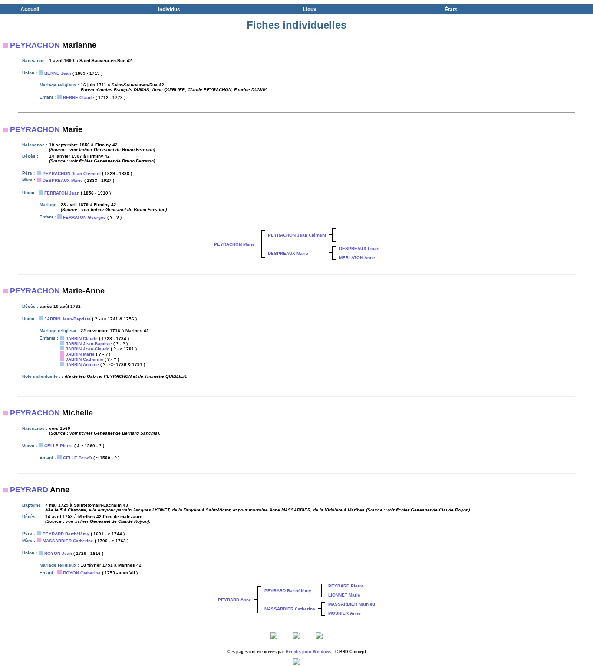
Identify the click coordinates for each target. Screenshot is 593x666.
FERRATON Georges (84, 217)
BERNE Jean (57, 73)
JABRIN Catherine (84, 359)
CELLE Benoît (77, 457)
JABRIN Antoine (82, 364)
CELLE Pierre (58, 445)
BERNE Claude (78, 97)
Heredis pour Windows (308, 652)
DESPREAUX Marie (63, 180)
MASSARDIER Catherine (68, 540)
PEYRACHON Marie (234, 244)
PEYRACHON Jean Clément (72, 173)
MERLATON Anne (357, 257)
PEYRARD (29, 489)
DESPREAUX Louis (359, 248)
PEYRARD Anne (234, 599)
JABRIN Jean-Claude (87, 348)
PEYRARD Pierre (346, 586)
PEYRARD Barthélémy (66, 533)
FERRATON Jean (61, 193)
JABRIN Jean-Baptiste (67, 319)
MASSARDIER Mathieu (351, 604)
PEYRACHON (35, 45)
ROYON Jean (58, 553)
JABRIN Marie (80, 354)
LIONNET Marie (344, 595)
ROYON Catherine (82, 572)
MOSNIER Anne (344, 613)
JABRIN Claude (82, 338)
